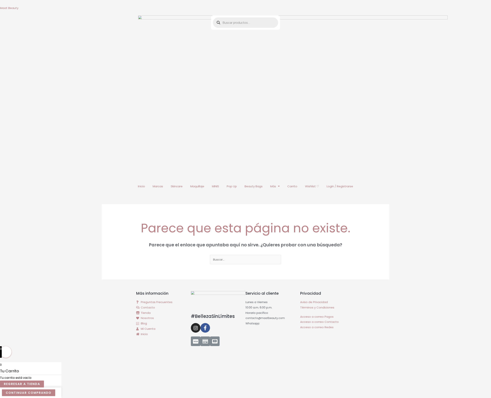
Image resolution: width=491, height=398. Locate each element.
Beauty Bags (254, 186)
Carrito (292, 186)
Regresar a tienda (22, 384)
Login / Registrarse (340, 186)
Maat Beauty (9, 8)
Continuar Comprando (28, 393)
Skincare (177, 186)
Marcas (158, 186)
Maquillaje (197, 186)
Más (273, 186)
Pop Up (232, 186)
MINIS (215, 186)
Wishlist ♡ (312, 186)
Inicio (141, 186)
